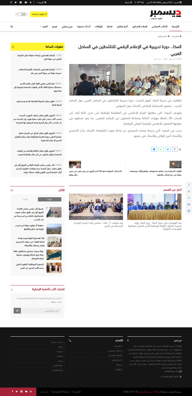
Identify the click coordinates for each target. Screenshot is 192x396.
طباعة (25, 199)
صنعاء (127, 2)
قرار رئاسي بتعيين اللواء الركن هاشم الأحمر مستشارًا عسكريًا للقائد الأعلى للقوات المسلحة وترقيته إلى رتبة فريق (38, 87)
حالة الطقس (57, 365)
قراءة (50, 199)
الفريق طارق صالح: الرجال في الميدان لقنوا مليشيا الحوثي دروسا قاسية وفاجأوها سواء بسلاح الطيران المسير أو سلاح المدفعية (38, 137)
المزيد (45, 26)
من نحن (44, 391)
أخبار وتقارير (122, 26)
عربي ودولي (67, 26)
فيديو (54, 26)
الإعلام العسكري (139, 26)
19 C (137, 2)
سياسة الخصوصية (60, 391)
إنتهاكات (98, 26)
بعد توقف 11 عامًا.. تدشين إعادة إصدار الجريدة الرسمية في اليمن (98, 224)
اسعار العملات (57, 370)
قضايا (109, 26)
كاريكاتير (60, 356)
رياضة (60, 346)
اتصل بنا (77, 391)
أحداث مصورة (83, 26)
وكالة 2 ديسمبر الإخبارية (149, 391)
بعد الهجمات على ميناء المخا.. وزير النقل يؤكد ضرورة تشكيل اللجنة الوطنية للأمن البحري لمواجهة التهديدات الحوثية (155, 225)
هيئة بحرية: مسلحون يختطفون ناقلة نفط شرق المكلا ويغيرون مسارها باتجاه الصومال (29, 255)
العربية (41, 2)
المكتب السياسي (159, 26)
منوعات (59, 351)
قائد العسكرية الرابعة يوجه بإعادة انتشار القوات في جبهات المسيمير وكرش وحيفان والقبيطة (30, 242)
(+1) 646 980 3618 (169, 376)
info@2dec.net (171, 371)
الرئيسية (175, 26)
